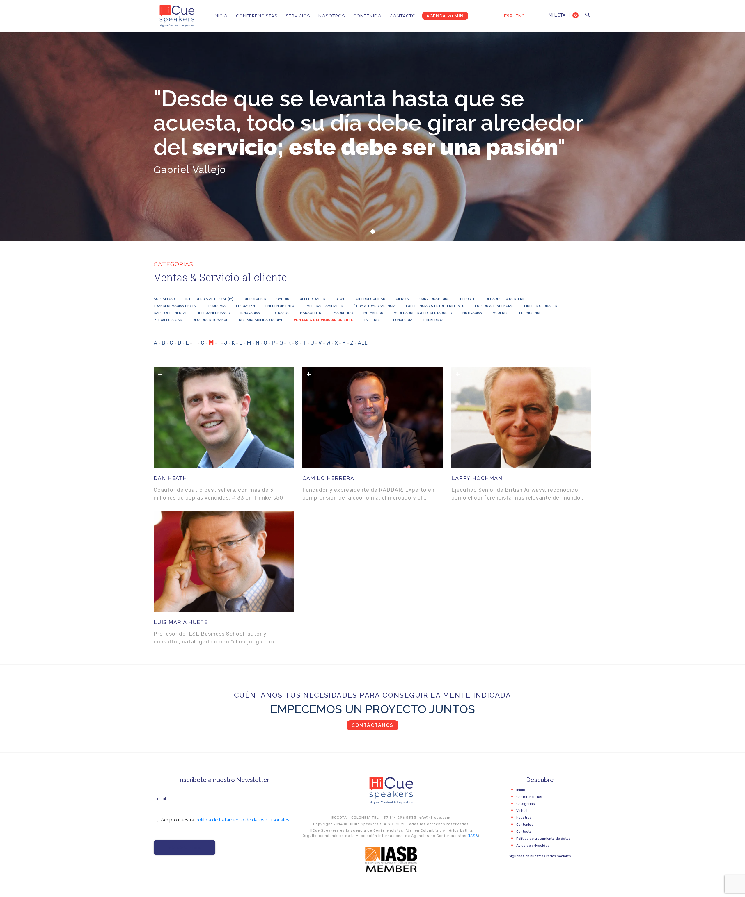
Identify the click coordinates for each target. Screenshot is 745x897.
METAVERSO (373, 313)
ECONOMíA (217, 306)
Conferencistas (256, 15)
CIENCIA (402, 299)
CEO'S (340, 299)
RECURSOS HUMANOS (210, 320)
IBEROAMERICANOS (214, 313)
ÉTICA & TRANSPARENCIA (374, 306)
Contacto (403, 15)
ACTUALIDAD (164, 299)
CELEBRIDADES (312, 299)
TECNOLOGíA (401, 320)
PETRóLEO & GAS (168, 320)
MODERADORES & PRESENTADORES (423, 313)
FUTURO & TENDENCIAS (494, 306)
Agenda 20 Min (445, 15)
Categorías (525, 804)
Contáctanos (372, 725)
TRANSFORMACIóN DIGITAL (176, 306)
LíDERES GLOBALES (540, 306)
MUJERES (501, 313)
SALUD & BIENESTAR (171, 313)
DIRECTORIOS (255, 299)
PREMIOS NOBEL (532, 313)
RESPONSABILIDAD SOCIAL (261, 320)
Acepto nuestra (225, 820)
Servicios (298, 15)
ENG (520, 16)
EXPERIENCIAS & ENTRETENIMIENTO (435, 306)
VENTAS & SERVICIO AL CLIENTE (323, 320)
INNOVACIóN (250, 313)
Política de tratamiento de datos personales (242, 820)
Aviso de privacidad (533, 845)
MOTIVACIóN (472, 313)
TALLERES (372, 320)
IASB (473, 836)
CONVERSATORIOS (434, 299)
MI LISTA (563, 15)
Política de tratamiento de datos (543, 839)
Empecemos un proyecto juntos (372, 709)
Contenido (367, 15)
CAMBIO (282, 299)
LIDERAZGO (280, 313)
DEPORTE (467, 299)
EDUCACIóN (245, 306)
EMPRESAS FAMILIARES (324, 306)
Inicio (221, 15)
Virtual (521, 811)
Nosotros (331, 15)
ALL (363, 343)
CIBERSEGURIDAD (370, 299)
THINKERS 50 (434, 320)
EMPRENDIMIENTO (279, 306)
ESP (508, 16)
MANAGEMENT (311, 313)
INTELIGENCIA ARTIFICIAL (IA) (209, 299)
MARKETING (343, 313)
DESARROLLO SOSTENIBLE (508, 299)
